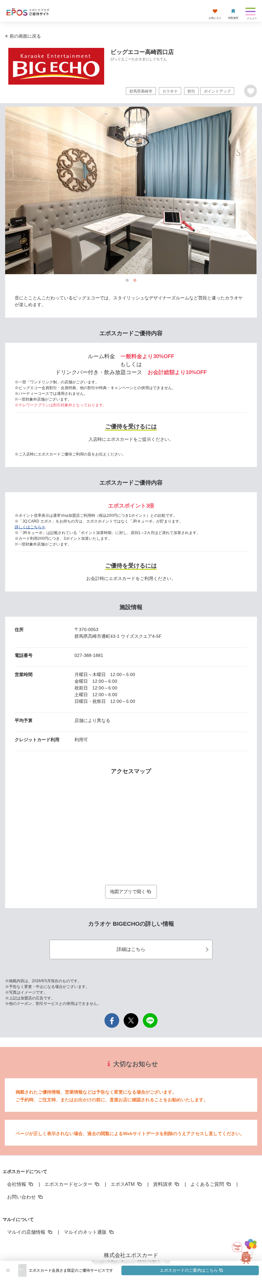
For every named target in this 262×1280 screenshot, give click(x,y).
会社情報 (17, 1184)
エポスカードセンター (69, 1184)
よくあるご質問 (207, 1184)
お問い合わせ (22, 1197)
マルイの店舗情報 (27, 1232)
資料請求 (163, 1184)
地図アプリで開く (128, 891)
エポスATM (123, 1184)
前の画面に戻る (25, 36)
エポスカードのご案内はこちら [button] (189, 1270)
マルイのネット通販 (86, 1232)
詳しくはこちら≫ (30, 527)
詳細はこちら (131, 949)
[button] (144, 1270)
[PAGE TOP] (244, 1248)
